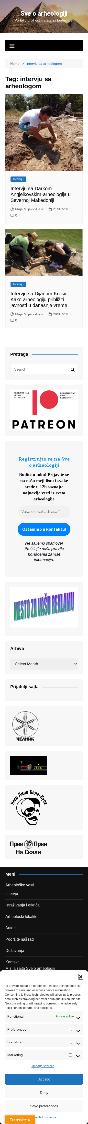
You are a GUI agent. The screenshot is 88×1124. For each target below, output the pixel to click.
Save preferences (44, 1106)
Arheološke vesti (19, 885)
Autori (10, 928)
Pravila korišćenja (44, 1117)
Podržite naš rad (19, 939)
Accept (44, 1079)
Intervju (18, 179)
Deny (44, 1093)
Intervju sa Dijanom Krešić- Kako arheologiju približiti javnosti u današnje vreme (40, 299)
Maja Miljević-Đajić (29, 209)
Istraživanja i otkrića (22, 905)
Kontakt (12, 962)
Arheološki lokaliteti (22, 917)
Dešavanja (14, 950)
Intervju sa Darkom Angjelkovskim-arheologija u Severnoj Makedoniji (41, 194)
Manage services (43, 1066)
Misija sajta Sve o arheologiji (30, 968)
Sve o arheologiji (44, 13)
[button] (80, 976)
